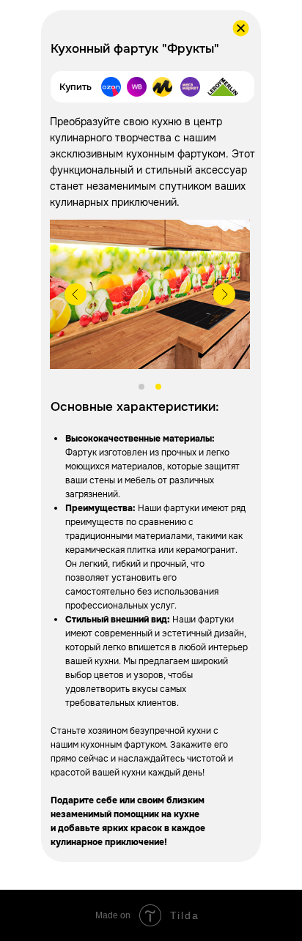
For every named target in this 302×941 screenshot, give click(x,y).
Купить (75, 87)
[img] (137, 87)
